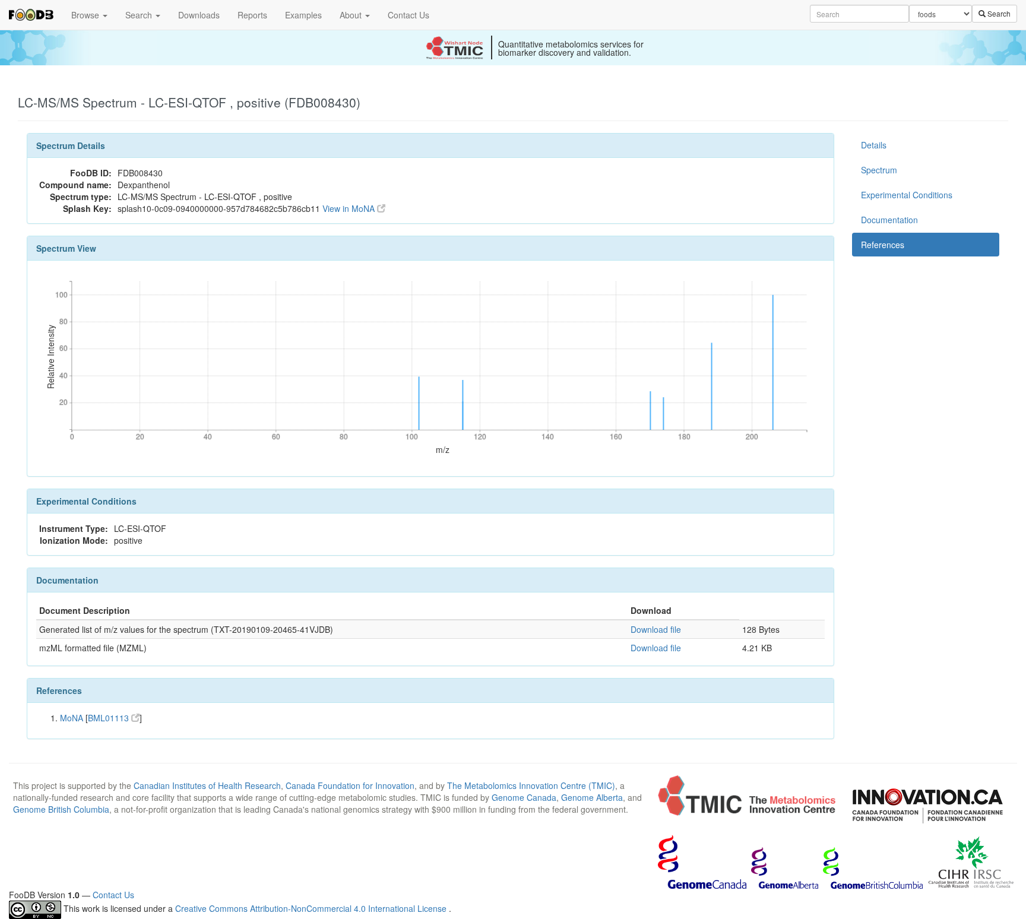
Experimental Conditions (906, 195)
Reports (252, 15)
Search (139, 15)
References (882, 245)
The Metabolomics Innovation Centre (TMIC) (531, 785)
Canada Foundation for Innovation (350, 785)
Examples (303, 15)
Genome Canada (524, 797)
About (352, 15)
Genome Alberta (592, 797)
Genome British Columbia (61, 809)
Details (873, 145)
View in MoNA (349, 208)
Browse (86, 15)
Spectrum (879, 170)
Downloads (199, 15)
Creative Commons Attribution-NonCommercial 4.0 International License (312, 908)
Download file (656, 629)
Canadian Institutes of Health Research (207, 785)
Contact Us (408, 15)
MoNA (71, 718)
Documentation (889, 220)
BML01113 (109, 718)
